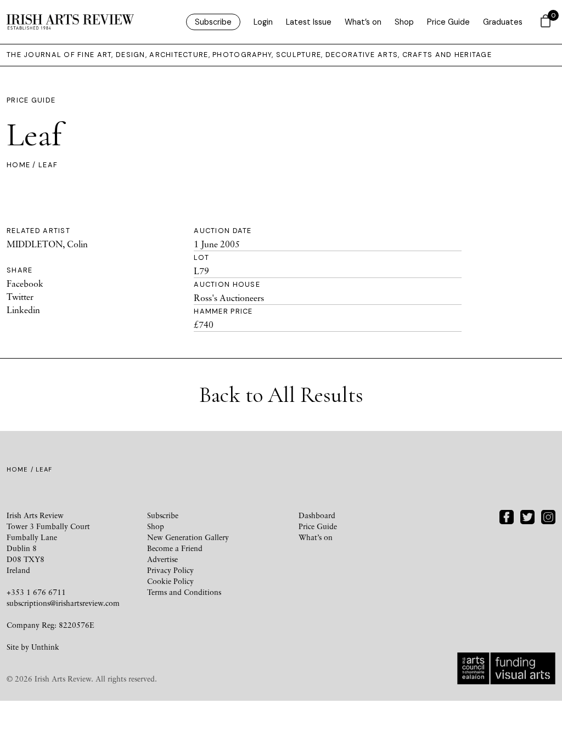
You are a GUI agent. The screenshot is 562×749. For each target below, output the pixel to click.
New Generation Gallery (188, 537)
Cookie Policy (170, 581)
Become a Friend (175, 548)
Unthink (45, 646)
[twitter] (527, 515)
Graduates (502, 22)
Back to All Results (281, 395)
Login (263, 22)
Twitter (20, 296)
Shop (404, 22)
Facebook (25, 283)
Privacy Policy (170, 570)
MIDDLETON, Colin (47, 244)
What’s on (363, 22)
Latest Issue (308, 22)
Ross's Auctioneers (229, 297)
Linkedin (23, 309)
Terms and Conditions (184, 592)
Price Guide (448, 22)
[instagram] (548, 515)
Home (18, 164)
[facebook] (506, 515)
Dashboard (317, 515)
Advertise (162, 559)
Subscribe (213, 22)
